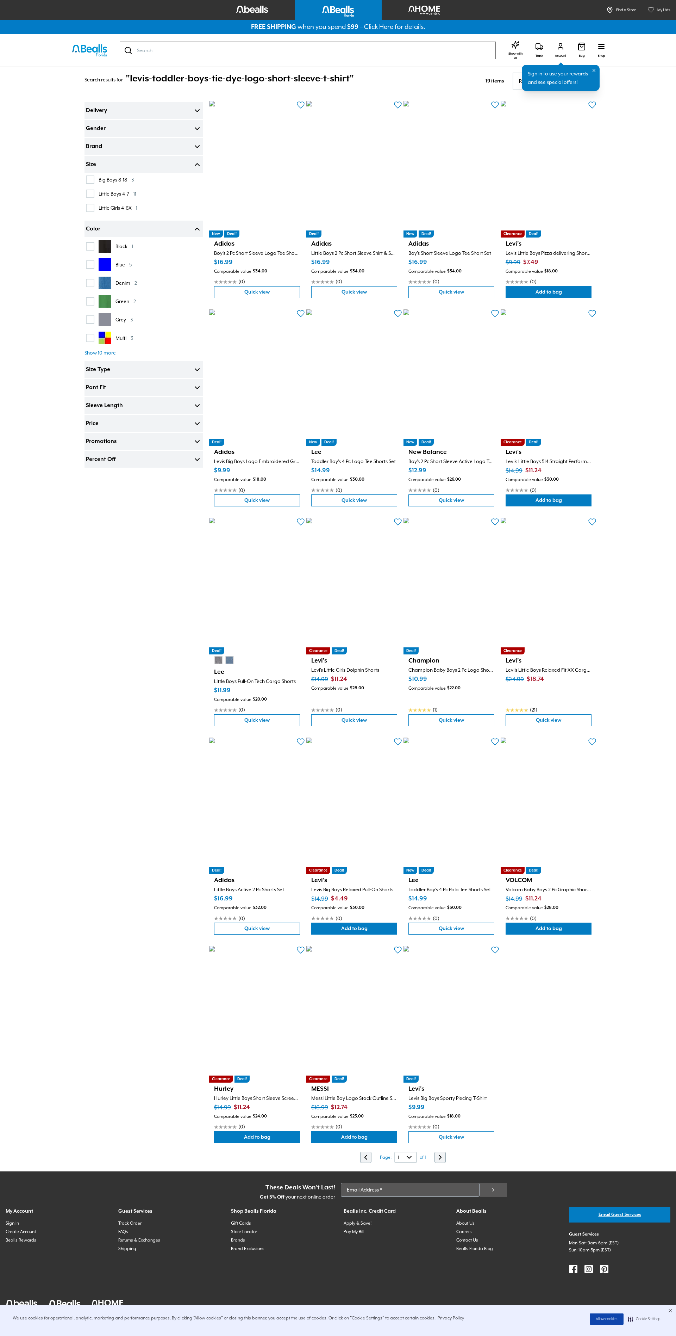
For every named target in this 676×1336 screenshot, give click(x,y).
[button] (644, 1319)
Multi (124, 338)
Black (124, 246)
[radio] (218, 660)
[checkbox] (90, 180)
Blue (123, 264)
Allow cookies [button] (607, 1319)
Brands (238, 1240)
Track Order (130, 1223)
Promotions (101, 441)
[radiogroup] (224, 660)
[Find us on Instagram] (588, 1269)
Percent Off (100, 459)
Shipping (127, 1248)
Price (92, 423)
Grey (124, 319)
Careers (464, 1231)
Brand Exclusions (247, 1248)
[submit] (493, 1190)
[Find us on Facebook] (573, 1269)
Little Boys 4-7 (117, 194)
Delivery (96, 110)
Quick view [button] (272, 293)
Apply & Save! (357, 1223)
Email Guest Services (620, 1214)
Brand (94, 146)
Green (125, 301)
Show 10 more (100, 353)
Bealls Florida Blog (474, 1248)
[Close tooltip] (594, 70)
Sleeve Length (104, 405)
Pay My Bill (354, 1231)
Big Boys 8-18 (116, 180)
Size (91, 164)
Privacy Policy (451, 1318)
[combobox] (308, 50)
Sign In (12, 1223)
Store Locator (244, 1231)
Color (93, 229)
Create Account (21, 1231)
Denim (126, 283)
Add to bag (564, 293)
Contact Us (467, 1240)
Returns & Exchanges (139, 1240)
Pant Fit (96, 387)
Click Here (378, 26)
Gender (96, 128)
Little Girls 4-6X (118, 208)
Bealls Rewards (21, 1240)
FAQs (123, 1231)
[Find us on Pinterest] (604, 1269)
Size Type (98, 370)
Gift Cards (241, 1223)
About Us (465, 1223)
